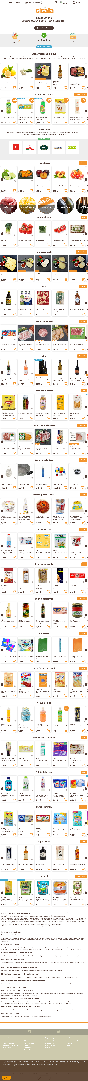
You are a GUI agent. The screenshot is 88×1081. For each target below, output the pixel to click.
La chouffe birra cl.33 (6, 310)
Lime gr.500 (4, 186)
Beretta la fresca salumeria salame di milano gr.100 (76, 345)
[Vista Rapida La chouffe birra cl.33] (15, 304)
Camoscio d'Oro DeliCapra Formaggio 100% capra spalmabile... (76, 519)
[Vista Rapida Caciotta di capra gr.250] (84, 270)
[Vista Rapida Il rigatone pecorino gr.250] (66, 270)
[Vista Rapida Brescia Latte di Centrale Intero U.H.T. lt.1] (15, 547)
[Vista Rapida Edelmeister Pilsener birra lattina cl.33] (66, 304)
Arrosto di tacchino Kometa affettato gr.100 (59, 345)
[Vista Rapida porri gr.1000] (15, 235)
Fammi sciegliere (19, 1067)
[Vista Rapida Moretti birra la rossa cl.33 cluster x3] (49, 304)
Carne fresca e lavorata (51, 1041)
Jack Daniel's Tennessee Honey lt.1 (25, 865)
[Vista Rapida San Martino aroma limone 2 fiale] (49, 686)
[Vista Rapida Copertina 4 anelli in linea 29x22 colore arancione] (84, 651)
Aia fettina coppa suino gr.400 (8, 448)
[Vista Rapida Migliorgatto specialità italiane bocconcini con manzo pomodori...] (84, 894)
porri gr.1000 (4, 240)
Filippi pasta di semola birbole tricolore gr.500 (42, 414)
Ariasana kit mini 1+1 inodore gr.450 (76, 796)
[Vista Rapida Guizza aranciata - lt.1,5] (15, 721)
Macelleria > (82, 425)
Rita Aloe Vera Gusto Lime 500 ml (8, 118)
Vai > (84, 390)
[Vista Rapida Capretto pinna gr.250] (32, 270)
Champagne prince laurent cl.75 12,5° (7, 379)
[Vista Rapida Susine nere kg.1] (49, 181)
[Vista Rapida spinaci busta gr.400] (49, 235)
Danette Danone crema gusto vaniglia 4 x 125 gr (43, 553)
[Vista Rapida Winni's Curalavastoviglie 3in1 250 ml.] (32, 790)
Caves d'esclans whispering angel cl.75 (24, 379)
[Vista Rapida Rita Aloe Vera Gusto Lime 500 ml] (15, 113)
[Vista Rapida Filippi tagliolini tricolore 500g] (32, 409)
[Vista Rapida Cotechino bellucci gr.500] (66, 443)
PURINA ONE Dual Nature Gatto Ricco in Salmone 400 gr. (42, 900)
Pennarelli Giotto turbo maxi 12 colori (25, 657)
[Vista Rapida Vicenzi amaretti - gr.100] (66, 113)
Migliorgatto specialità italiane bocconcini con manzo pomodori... (77, 900)
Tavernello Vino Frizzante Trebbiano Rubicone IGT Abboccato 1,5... (59, 380)
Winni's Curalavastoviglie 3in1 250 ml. (25, 796)
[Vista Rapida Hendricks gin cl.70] (49, 859)
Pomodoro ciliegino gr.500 (59, 240)
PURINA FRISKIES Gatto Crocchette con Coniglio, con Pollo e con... (8, 900)
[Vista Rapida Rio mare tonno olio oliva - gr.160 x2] (66, 617)
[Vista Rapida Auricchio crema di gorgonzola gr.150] (15, 513)
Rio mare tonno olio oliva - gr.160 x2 (59, 622)
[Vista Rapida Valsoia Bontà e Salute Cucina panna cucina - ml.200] (66, 547)
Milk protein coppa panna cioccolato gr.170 (76, 553)
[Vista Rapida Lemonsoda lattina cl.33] (84, 721)
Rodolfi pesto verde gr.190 (76, 622)
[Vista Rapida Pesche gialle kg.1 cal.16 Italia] (66, 181)
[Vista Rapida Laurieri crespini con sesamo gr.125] (66, 582)
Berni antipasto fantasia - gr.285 (24, 622)
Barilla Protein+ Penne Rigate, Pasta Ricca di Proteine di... (8, 414)
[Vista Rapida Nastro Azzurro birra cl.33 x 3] (32, 304)
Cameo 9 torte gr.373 (57, 691)
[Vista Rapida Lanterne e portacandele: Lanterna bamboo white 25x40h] (15, 478)
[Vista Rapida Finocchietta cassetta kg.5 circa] (84, 235)
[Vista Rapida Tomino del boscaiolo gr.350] (49, 270)
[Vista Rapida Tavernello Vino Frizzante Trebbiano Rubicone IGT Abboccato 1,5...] (66, 374)
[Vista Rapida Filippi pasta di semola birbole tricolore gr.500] (49, 409)
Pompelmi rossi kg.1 (74, 186)
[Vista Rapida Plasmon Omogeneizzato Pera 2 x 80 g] (49, 825)
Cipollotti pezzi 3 (22, 83)
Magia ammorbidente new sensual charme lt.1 (42, 796)
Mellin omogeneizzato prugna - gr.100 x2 (25, 830)
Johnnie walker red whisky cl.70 (77, 864)
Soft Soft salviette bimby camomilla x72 (24, 761)
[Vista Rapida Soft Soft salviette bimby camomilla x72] (32, 755)
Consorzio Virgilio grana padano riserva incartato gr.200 (24, 519)
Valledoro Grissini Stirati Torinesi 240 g (41, 588)
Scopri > (83, 321)
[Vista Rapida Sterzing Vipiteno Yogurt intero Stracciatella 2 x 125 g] (32, 547)
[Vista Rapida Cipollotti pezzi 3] (32, 78)
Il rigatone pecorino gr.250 (59, 275)
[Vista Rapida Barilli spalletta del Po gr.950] (49, 339)
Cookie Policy (45, 1065)
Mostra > (83, 163)
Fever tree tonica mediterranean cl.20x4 (23, 726)
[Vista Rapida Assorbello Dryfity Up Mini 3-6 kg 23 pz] (66, 825)
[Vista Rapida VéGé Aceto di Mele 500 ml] (15, 617)
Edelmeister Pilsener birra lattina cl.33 (59, 310)
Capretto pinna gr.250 (23, 275)
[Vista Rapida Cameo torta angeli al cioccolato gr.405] (32, 686)
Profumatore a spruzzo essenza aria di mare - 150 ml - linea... (43, 484)
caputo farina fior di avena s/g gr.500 (8, 692)
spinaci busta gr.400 (40, 240)
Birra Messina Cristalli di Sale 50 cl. (77, 310)
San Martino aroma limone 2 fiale (42, 692)
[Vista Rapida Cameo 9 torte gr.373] (66, 686)
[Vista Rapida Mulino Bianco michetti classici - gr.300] (15, 582)
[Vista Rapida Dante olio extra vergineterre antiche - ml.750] (49, 617)
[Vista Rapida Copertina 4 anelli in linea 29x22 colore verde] (49, 651)
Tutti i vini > (82, 356)
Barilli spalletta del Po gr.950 (42, 344)
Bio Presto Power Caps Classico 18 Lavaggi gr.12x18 (59, 796)
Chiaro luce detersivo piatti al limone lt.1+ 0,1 (42, 118)
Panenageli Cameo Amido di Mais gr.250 (77, 692)
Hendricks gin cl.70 (40, 864)
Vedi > (83, 495)
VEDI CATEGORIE (45, 28)
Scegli (55, 1065)
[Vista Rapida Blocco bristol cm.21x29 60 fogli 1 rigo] (15, 651)
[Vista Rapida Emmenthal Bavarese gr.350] (49, 78)
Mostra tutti (44, 158)
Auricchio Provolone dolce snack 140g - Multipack (59, 518)
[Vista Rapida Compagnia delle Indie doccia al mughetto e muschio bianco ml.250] (15, 755)
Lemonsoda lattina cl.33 (75, 726)
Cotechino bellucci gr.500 (59, 448)
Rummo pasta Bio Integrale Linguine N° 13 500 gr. (76, 118)
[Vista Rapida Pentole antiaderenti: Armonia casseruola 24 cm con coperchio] (84, 478)
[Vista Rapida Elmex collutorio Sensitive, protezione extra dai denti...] (49, 755)
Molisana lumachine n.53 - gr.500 (76, 414)
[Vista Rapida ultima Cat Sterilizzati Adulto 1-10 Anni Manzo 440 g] (32, 894)
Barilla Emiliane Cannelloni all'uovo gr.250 (59, 414)
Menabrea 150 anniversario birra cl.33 (59, 83)
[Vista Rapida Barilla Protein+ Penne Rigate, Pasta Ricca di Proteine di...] (15, 409)
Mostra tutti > (81, 252)
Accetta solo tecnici (8, 1067)
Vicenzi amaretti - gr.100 (58, 118)
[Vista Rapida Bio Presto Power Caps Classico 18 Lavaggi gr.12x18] (66, 790)
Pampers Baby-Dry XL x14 (76, 830)
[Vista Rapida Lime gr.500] (15, 181)
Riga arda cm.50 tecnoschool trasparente (60, 657)
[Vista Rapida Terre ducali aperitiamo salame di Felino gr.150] (84, 78)
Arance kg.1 (21, 186)
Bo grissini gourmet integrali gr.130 (25, 588)
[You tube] (58, 1032)
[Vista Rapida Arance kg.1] (32, 181)
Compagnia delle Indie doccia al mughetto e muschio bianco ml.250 (8, 762)
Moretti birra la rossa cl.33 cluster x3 (41, 310)
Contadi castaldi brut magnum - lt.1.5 (43, 379)
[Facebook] (44, 1032)
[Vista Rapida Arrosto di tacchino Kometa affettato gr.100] (66, 339)
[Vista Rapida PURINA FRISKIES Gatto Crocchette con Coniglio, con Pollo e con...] (15, 894)
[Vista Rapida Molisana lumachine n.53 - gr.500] (84, 409)
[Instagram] (29, 1032)
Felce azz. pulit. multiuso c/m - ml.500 (8, 796)
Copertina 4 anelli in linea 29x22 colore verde (42, 657)
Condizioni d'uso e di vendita (10, 1045)
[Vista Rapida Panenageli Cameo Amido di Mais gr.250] (84, 686)
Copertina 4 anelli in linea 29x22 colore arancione (76, 657)
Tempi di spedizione (8, 1041)
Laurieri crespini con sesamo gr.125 (59, 588)
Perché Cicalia (27, 1045)
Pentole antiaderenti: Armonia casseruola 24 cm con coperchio (77, 484)
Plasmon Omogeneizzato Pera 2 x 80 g (43, 830)
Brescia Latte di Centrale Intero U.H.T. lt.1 (8, 553)
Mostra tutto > (81, 876)
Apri (84, 564)
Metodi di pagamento (8, 1043)
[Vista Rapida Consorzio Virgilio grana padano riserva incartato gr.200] (32, 513)
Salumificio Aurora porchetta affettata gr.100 (25, 345)
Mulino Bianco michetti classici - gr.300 (8, 588)
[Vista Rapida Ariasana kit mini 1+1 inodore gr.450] (84, 790)
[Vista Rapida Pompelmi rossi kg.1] (84, 181)
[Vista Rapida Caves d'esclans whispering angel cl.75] (32, 374)
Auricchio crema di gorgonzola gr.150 (8, 518)
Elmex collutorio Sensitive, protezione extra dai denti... (42, 761)
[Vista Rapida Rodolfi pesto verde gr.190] (84, 617)
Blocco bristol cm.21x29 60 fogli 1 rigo (8, 657)
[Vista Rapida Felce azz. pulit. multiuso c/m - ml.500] (15, 790)
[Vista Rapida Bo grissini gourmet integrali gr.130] (32, 582)
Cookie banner (6, 1050)
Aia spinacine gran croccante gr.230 (25, 449)
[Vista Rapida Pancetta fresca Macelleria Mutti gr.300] (49, 443)
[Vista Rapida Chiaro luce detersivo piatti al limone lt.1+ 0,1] (49, 113)
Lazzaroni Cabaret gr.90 (75, 587)
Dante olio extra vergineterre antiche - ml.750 (42, 622)
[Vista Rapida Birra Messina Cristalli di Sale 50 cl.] (84, 304)
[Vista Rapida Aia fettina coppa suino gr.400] (15, 443)
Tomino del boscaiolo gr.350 (42, 275)
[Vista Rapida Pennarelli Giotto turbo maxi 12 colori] (32, 651)
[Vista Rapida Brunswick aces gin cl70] (66, 859)
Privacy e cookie (7, 1048)
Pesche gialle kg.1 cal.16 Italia (59, 186)
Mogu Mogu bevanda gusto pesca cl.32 (42, 726)
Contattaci (69, 1045)
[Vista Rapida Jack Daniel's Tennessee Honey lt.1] (32, 859)
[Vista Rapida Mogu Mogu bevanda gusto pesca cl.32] (49, 721)
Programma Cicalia (29, 1043)
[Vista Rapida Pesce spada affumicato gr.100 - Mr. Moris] (84, 443)
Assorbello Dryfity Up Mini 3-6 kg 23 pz (59, 830)
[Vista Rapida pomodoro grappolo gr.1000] (32, 235)
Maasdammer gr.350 (6, 275)
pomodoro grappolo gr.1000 (24, 240)
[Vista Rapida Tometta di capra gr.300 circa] (49, 513)
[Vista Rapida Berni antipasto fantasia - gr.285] (32, 617)
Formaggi (47, 1048)
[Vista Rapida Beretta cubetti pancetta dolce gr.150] (15, 339)
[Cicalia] (44, 9)
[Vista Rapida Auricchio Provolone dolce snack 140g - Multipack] (66, 513)
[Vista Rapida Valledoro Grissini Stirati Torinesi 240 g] (49, 582)
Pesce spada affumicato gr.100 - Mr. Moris (77, 449)
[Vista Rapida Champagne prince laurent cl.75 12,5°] (15, 374)
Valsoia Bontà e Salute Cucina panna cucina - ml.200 (60, 553)
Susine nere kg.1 (39, 186)
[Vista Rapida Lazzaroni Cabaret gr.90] (84, 582)
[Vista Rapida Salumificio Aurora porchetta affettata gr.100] (32, 339)
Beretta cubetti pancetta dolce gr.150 (8, 345)
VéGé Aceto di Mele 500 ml (7, 622)
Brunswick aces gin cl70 (58, 864)
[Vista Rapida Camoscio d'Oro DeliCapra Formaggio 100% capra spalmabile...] (84, 513)
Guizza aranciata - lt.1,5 (6, 726)
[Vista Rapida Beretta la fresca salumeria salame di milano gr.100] (84, 339)
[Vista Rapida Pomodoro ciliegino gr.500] (66, 235)
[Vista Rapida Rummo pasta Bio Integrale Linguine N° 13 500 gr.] (84, 113)
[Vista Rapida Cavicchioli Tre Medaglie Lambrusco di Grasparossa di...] (84, 374)
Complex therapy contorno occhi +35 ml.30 (76, 761)
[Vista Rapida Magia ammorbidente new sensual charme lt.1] (49, 790)
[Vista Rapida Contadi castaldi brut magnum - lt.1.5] (49, 374)
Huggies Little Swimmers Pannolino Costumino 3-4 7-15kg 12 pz (7, 831)
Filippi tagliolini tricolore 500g (25, 414)
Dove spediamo (28, 1050)
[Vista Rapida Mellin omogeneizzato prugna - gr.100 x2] (32, 825)
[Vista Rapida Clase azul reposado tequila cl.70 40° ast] (15, 859)
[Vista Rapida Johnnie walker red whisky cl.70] (84, 859)
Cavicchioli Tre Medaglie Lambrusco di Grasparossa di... (77, 379)
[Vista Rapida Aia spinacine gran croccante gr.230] (32, 443)
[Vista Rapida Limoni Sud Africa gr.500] (15, 78)
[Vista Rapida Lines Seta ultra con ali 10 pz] (66, 755)
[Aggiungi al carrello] (14, 87)
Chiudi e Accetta (79, 1067)
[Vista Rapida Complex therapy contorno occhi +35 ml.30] (84, 755)
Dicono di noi (27, 1048)
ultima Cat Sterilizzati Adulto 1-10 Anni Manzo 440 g (25, 900)
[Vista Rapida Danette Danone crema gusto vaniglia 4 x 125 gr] (49, 547)
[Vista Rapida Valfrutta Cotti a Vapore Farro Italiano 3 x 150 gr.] (32, 113)
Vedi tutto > (82, 599)
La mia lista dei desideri (73, 1041)
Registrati (69, 1043)
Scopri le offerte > (44, 95)
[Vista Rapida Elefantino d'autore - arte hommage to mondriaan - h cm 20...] (66, 478)
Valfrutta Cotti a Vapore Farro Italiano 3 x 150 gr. (25, 118)
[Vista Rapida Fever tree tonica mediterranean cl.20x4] (32, 721)
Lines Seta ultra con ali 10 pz (59, 760)
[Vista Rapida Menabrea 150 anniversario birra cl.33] (66, 78)
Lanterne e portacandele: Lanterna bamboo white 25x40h (7, 484)
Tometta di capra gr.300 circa (42, 518)
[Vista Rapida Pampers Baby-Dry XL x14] (84, 825)
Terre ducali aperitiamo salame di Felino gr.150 (75, 83)
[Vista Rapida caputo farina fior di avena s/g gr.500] (15, 686)
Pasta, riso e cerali (50, 1045)
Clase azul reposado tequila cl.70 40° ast (7, 865)
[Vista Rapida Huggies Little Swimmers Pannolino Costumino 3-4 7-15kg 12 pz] (15, 825)
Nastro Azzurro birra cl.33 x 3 (24, 310)
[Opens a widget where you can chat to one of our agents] (6, 1078)
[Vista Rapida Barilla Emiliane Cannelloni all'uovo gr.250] (66, 409)
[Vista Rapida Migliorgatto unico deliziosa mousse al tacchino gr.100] (66, 894)
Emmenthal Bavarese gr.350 (42, 83)
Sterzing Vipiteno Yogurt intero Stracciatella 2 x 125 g (25, 553)
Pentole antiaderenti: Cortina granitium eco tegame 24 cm (25, 484)
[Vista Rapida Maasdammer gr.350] (15, 270)
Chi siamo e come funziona (31, 1041)
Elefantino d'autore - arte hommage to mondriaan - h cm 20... (59, 484)
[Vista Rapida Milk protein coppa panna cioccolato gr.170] (84, 547)
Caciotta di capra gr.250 (75, 275)
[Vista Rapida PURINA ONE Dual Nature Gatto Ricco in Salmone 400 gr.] (49, 894)
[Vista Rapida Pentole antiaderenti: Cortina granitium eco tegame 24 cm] (32, 478)
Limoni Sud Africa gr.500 (7, 83)
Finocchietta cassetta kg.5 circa (77, 240)
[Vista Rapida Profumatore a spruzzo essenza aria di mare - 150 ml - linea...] (49, 478)
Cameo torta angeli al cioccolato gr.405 (23, 692)
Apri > (83, 217)
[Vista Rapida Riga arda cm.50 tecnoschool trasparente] (66, 651)
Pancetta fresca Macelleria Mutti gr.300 (42, 449)
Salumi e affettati (50, 1043)
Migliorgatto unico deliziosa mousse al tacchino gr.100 (59, 900)
